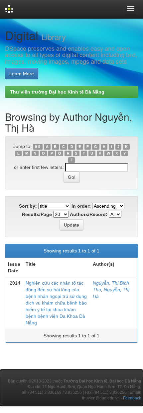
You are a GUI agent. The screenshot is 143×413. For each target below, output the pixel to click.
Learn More (21, 73)
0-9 (37, 147)
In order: (81, 206)
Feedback (132, 398)
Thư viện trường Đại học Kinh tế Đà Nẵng (57, 92)
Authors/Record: (88, 214)
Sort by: (28, 206)
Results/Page (37, 214)
